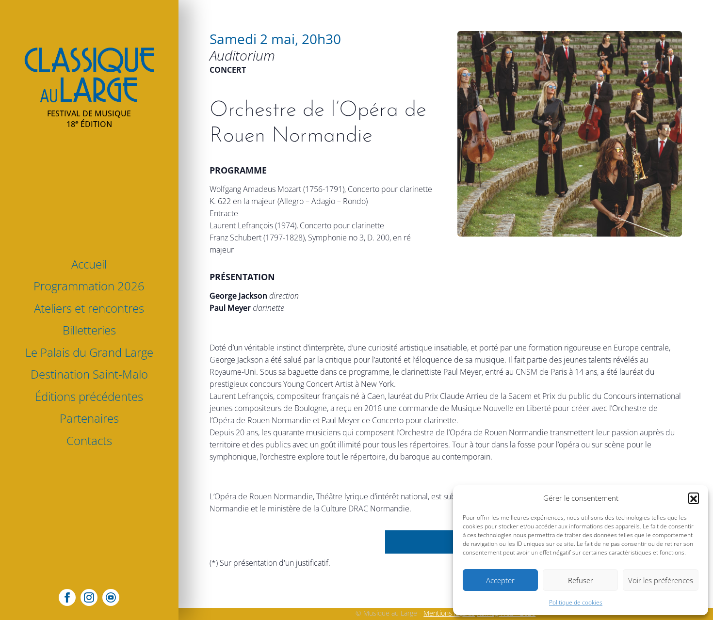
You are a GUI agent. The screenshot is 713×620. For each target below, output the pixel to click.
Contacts (89, 440)
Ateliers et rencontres (89, 308)
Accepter (500, 580)
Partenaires (89, 418)
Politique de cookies (575, 602)
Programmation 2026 (89, 286)
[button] (693, 498)
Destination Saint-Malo (89, 374)
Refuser (580, 580)
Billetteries (89, 330)
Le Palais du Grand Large (89, 352)
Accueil (89, 264)
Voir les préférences (660, 580)
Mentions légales (449, 613)
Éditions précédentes (89, 396)
